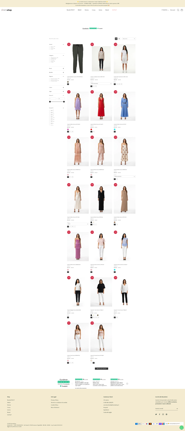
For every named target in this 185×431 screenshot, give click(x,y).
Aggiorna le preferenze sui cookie (14, 426)
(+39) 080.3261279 (108, 402)
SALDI (79, 10)
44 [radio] (119, 84)
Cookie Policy (54, 405)
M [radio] (72, 131)
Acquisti (105, 407)
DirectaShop (13, 423)
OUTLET (114, 10)
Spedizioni (106, 410)
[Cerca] (178, 10)
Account (172, 10)
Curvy (93, 10)
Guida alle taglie (107, 412)
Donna (87, 10)
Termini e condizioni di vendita (59, 402)
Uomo (100, 10)
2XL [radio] (117, 317)
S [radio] (70, 131)
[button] (116, 38)
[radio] (68, 82)
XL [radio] (114, 317)
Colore (115, 174)
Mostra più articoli (101, 368)
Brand (107, 10)
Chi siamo (106, 400)
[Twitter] (156, 414)
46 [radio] (121, 84)
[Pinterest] (166, 414)
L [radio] (91, 317)
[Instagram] (163, 414)
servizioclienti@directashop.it (111, 405)
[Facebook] (159, 414)
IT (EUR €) (164, 10)
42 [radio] (93, 86)
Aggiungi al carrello (78, 73)
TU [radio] (68, 317)
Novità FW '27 (70, 10)
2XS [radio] (93, 317)
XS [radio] (68, 131)
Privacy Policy (54, 400)
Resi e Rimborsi (55, 407)
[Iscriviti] (177, 408)
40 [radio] (91, 86)
